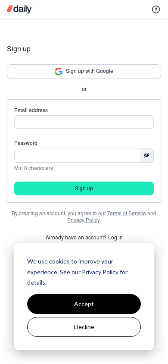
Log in (115, 237)
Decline (84, 326)
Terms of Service (126, 213)
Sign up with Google (89, 70)
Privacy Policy (83, 219)
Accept (84, 304)
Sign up (84, 187)
